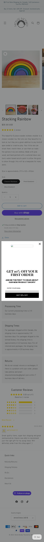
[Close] (40, 244)
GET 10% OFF (22, 295)
